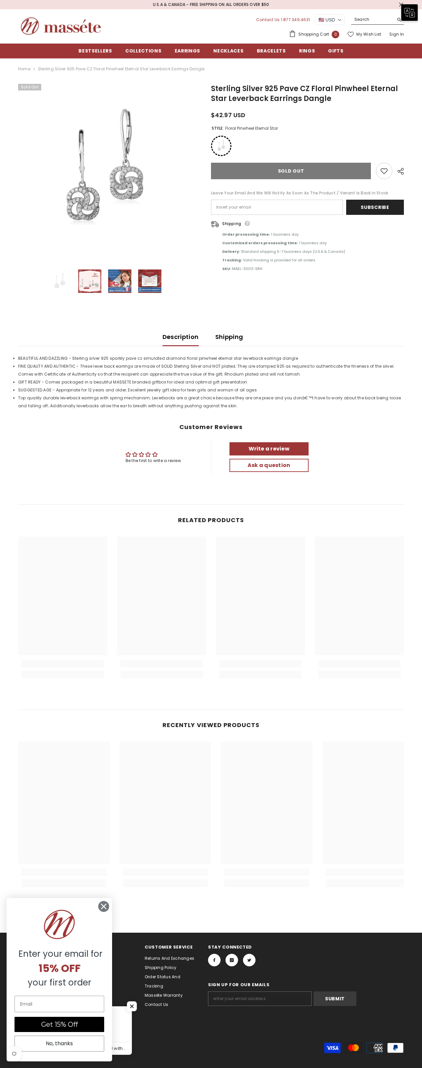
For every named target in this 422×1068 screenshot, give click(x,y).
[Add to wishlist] (384, 171)
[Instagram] (232, 960)
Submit (335, 998)
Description (181, 337)
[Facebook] (214, 960)
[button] (132, 1006)
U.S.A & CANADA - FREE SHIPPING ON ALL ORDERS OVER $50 (211, 4)
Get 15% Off (59, 1024)
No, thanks (59, 1043)
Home (24, 69)
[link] (62, 663)
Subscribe (375, 207)
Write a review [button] (269, 448)
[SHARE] (398, 171)
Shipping (229, 337)
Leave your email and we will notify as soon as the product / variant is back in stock (299, 193)
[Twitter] (249, 960)
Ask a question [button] (269, 465)
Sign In (396, 34)
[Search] (377, 20)
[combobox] (372, 19)
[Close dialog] (103, 906)
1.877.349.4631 (295, 19)
